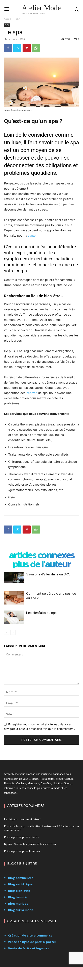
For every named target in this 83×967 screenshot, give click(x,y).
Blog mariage (18, 903)
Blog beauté (17, 897)
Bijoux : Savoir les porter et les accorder (30, 844)
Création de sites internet (31, 921)
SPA (18, 18)
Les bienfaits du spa (41, 613)
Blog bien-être (19, 891)
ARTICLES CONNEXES (41, 554)
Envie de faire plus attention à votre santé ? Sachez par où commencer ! (41, 828)
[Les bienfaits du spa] (14, 617)
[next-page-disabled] (13, 632)
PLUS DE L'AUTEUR (41, 563)
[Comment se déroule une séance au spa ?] (14, 598)
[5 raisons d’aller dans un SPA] (14, 577)
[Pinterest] (27, 48)
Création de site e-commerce (30, 935)
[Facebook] (8, 48)
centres (31, 393)
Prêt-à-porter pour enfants (21, 837)
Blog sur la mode (20, 910)
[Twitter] (17, 48)
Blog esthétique (20, 884)
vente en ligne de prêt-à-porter (32, 942)
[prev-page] (6, 632)
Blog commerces (20, 878)
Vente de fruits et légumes (28, 948)
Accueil (8, 18)
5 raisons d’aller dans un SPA (48, 574)
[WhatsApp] (36, 48)
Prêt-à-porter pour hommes (22, 851)
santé (32, 235)
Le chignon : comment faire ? (22, 819)
